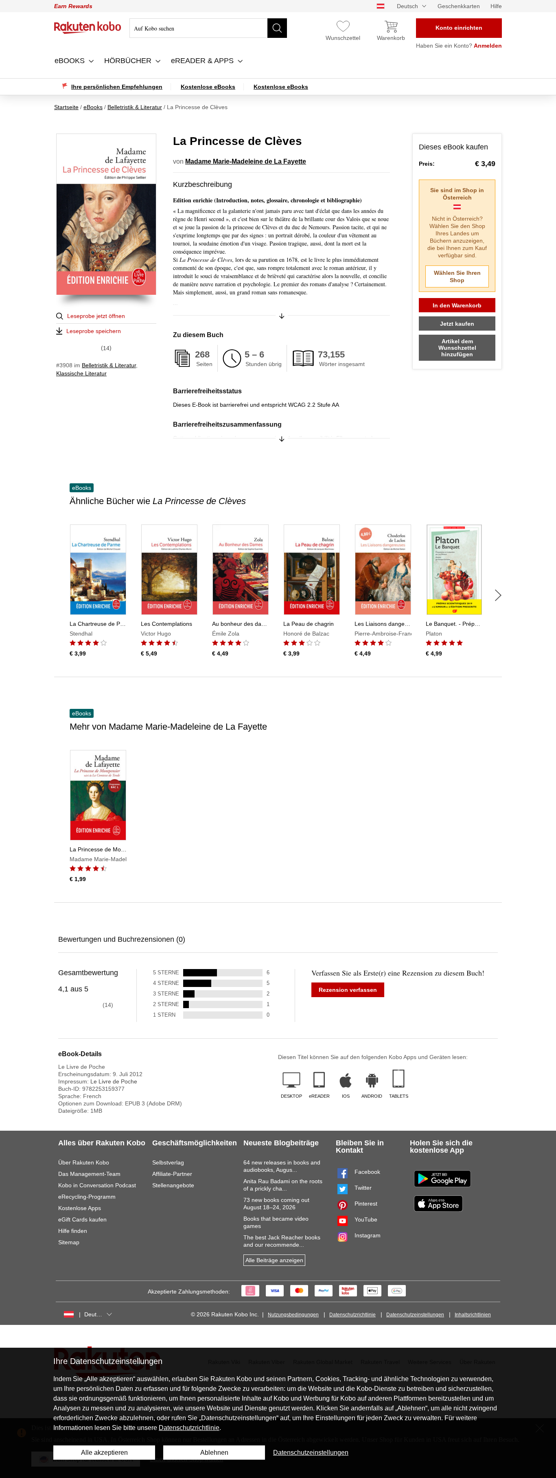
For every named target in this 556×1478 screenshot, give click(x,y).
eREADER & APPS (203, 61)
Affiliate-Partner (172, 1174)
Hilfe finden (72, 1231)
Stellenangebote (173, 1185)
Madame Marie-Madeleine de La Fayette (245, 161)
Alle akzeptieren (104, 1452)
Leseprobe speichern (93, 331)
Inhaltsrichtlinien (473, 1315)
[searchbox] (208, 28)
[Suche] (277, 28)
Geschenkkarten (459, 6)
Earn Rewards (73, 6)
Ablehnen (214, 1452)
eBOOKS (71, 61)
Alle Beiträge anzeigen (274, 1260)
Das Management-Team (89, 1174)
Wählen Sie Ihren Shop (457, 276)
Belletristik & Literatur (109, 365)
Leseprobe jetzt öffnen (96, 316)
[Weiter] (498, 595)
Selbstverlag (168, 1162)
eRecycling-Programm (87, 1196)
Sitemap (68, 1242)
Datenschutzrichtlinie (352, 1315)
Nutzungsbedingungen (293, 1315)
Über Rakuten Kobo (83, 1162)
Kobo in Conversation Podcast (97, 1185)
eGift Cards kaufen (82, 1219)
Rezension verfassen (348, 990)
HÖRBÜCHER (128, 61)
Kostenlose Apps (79, 1208)
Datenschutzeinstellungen (415, 1315)
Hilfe (496, 6)
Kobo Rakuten (87, 27)
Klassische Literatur (81, 373)
